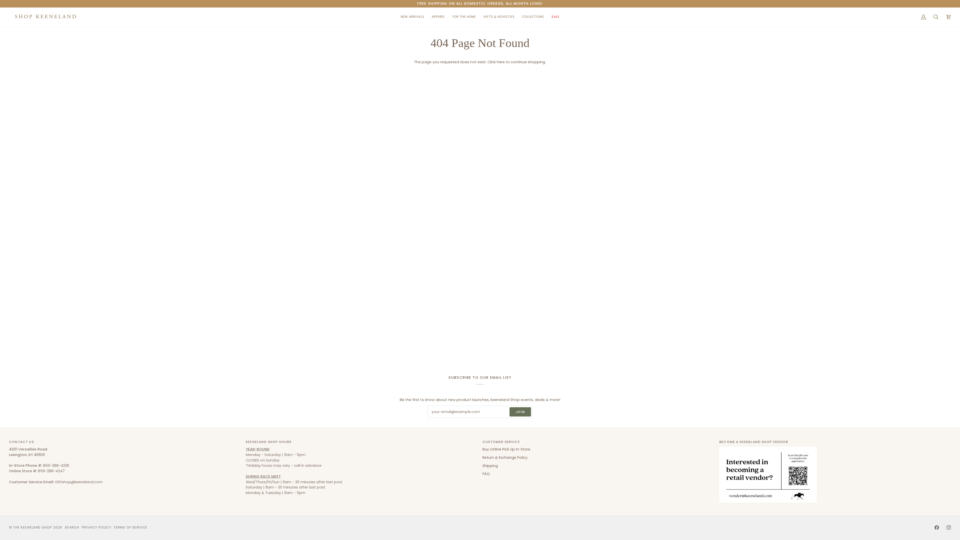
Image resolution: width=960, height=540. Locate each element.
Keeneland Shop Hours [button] (269, 442)
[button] (438, 17)
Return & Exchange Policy (505, 457)
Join (520, 412)
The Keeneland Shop (32, 527)
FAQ (486, 473)
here (501, 62)
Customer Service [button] (501, 442)
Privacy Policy (96, 527)
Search (72, 527)
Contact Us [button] (21, 442)
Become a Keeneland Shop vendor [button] (753, 442)
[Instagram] (948, 527)
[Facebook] (936, 527)
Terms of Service (131, 527)
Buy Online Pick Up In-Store (506, 449)
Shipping (490, 465)
